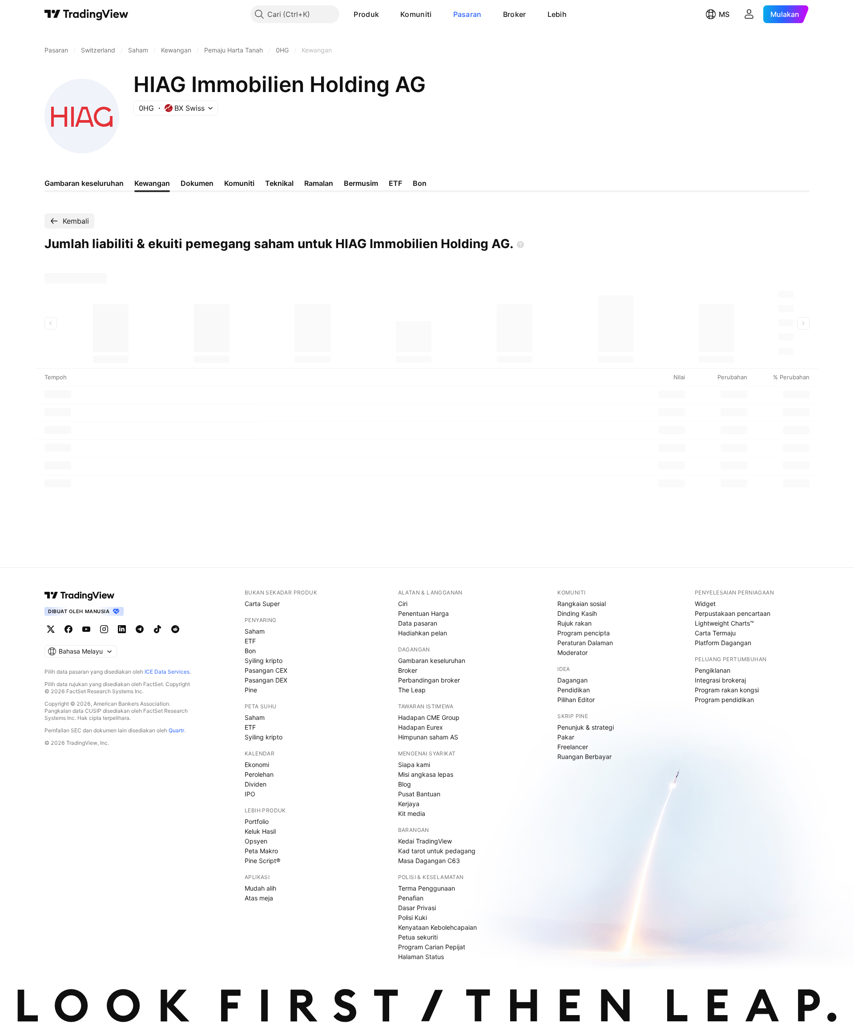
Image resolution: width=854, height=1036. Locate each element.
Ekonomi (257, 764)
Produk (366, 14)
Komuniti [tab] (239, 183)
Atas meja (259, 898)
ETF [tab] (395, 183)
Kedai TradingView (425, 841)
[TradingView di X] (50, 629)
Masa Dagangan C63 (429, 860)
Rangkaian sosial (581, 603)
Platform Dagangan (723, 642)
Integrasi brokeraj (720, 680)
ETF (250, 641)
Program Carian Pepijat (431, 947)
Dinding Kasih (577, 613)
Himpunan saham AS (428, 737)
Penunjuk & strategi (585, 727)
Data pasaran (417, 623)
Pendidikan (573, 690)
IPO (250, 794)
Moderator (572, 652)
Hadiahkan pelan (422, 633)
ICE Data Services (167, 671)
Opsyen (256, 841)
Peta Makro (261, 851)
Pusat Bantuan (419, 794)
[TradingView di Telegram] (139, 629)
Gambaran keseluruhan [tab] (84, 183)
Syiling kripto (263, 660)
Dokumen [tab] (197, 183)
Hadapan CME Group (428, 717)
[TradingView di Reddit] (175, 629)
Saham (255, 631)
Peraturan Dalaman (585, 642)
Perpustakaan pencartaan (732, 613)
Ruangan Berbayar (584, 756)
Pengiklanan (712, 670)
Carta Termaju (715, 633)
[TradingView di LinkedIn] (122, 629)
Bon (250, 651)
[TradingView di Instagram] (104, 629)
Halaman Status (421, 956)
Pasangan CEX (266, 670)
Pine (251, 690)
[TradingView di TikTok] (157, 629)
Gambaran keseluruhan (431, 660)
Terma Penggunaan (426, 888)
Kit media (411, 813)
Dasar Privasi (417, 908)
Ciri (402, 603)
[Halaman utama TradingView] (79, 595)
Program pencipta (583, 633)
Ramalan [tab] (318, 183)
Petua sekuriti (418, 937)
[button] (386, 14)
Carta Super (262, 603)
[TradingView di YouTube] (86, 629)
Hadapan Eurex (420, 727)
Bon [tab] (420, 183)
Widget (705, 603)
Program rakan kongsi (727, 690)
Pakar (565, 737)
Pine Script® (262, 860)
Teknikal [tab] (279, 183)
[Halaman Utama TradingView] (86, 14)
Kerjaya (408, 803)
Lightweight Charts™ (724, 623)
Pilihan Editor (576, 699)
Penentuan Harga (423, 613)
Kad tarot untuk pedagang (436, 851)
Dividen (255, 784)
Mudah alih (260, 888)
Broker (514, 14)
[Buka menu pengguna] (749, 14)
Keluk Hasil (260, 831)
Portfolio (257, 821)
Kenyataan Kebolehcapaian (437, 927)
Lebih (557, 14)
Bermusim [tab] (361, 183)
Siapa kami (414, 764)
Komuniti (415, 14)
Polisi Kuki (412, 917)
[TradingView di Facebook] (68, 629)
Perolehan (259, 774)
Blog (404, 784)
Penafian (410, 898)
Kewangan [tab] (152, 183)
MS (724, 14)
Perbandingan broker (429, 680)
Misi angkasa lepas (425, 774)
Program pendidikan (724, 699)
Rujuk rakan (574, 623)
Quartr (176, 730)
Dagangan (572, 680)
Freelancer (572, 747)
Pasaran (467, 14)
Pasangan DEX (266, 680)
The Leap (412, 690)
